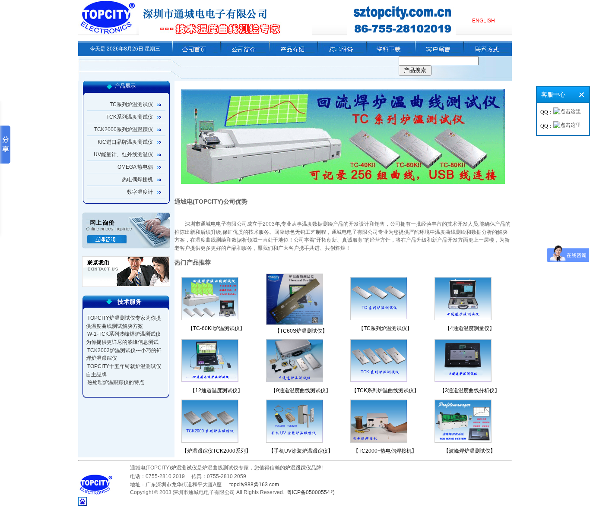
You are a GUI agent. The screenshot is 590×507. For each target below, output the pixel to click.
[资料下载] (389, 54)
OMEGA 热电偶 (135, 167)
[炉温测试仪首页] (195, 54)
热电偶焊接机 (137, 179)
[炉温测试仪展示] (292, 54)
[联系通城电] (486, 54)
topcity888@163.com (254, 485)
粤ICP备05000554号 (311, 492)
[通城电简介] (243, 54)
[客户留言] (438, 54)
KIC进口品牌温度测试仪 (125, 142)
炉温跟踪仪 (298, 468)
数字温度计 (140, 192)
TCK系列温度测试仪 (129, 117)
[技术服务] (340, 54)
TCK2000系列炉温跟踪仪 (123, 129)
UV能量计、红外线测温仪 (123, 154)
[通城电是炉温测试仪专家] (107, 31)
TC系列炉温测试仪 (131, 104)
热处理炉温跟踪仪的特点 (115, 382)
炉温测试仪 (184, 468)
